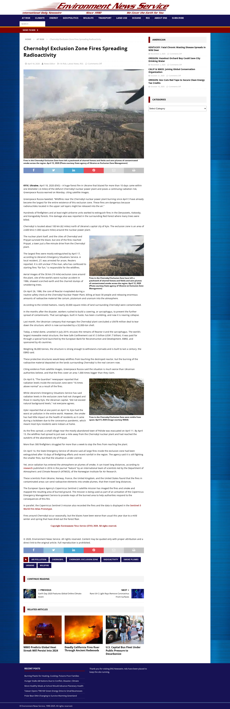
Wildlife (88, 17)
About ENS (161, 17)
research (28, 468)
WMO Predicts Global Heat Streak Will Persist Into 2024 (40, 649)
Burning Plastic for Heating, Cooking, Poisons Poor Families (51, 676)
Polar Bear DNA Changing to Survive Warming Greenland (50, 695)
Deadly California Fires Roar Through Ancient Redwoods (82, 649)
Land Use (121, 17)
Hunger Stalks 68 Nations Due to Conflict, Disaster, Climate (51, 680)
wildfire (44, 565)
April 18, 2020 (34, 63)
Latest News (73, 63)
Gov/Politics (70, 17)
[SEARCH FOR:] (32, 23)
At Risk (26, 17)
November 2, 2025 (158, 54)
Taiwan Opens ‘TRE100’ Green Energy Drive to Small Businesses (53, 690)
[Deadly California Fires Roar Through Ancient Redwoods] (84, 630)
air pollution (38, 559)
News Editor (49, 63)
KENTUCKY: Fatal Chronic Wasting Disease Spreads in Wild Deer (177, 49)
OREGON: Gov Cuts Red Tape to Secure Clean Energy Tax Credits (176, 81)
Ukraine (30, 565)
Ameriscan (158, 39)
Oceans (136, 17)
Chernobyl (58, 559)
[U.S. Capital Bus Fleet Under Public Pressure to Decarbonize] (125, 630)
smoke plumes (131, 559)
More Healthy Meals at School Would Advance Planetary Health (53, 685)
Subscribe (178, 17)
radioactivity (111, 559)
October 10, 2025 (157, 86)
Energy (53, 17)
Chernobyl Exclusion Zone (83, 559)
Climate (40, 17)
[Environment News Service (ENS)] (95, 12)
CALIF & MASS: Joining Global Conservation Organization (171, 70)
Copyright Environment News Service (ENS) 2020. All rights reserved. (84, 526)
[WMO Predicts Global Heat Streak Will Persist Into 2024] (42, 630)
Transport (104, 17)
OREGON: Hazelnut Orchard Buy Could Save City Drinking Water (174, 60)
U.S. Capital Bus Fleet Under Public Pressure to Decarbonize (123, 651)
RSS (148, 17)
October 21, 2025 (157, 75)
